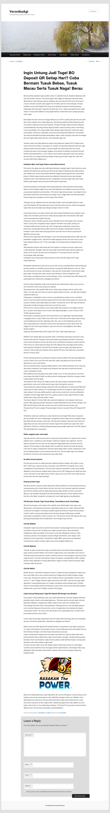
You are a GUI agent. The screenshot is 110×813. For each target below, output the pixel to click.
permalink (63, 713)
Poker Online (75, 55)
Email (28, 775)
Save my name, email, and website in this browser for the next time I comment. (49, 791)
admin (49, 713)
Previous (90, 61)
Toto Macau (85, 55)
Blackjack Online (39, 55)
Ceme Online (52, 55)
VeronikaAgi (18, 11)
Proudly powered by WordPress (55, 805)
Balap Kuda (27, 55)
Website (27, 786)
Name (28, 764)
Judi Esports (63, 55)
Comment (29, 735)
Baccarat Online (15, 55)
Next (98, 61)
